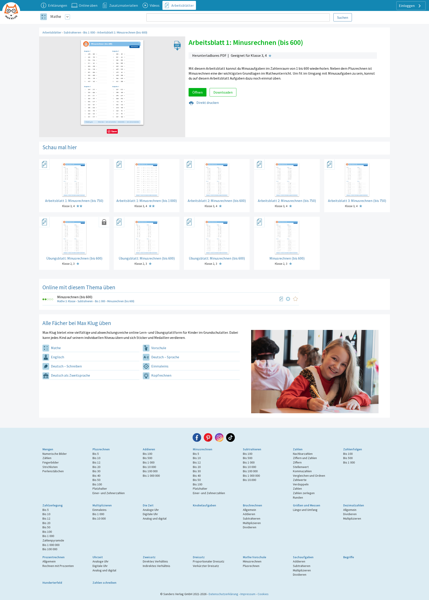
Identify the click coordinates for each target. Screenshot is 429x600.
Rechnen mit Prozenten (58, 566)
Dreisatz (199, 557)
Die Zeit (148, 505)
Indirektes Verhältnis (156, 566)
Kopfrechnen (161, 375)
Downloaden (223, 92)
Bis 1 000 (89, 32)
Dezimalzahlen (353, 505)
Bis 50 (96, 480)
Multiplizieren (102, 505)
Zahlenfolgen (352, 449)
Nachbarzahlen (303, 454)
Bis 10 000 (149, 467)
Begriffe (348, 557)
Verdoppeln (301, 484)
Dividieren (249, 527)
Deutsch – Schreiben (66, 366)
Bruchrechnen (252, 505)
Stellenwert (301, 467)
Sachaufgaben (303, 557)
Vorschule (158, 348)
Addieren (149, 449)
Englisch (57, 357)
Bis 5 (96, 454)
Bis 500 (147, 458)
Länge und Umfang (305, 510)
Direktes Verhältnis (155, 561)
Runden (298, 497)
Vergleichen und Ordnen (309, 476)
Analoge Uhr (151, 510)
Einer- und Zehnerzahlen (109, 493)
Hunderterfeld (52, 583)
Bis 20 (96, 467)
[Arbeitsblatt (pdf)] (281, 298)
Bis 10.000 (249, 480)
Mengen (47, 449)
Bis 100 (97, 484)
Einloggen (407, 5)
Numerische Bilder (54, 454)
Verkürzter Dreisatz (206, 566)
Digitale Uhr (150, 514)
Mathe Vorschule (254, 557)
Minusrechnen (202, 449)
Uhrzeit (98, 557)
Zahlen (298, 449)
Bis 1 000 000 (151, 476)
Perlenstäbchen (53, 471)
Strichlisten (50, 467)
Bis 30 (96, 471)
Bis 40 (96, 476)
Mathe (55, 16)
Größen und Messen (306, 505)
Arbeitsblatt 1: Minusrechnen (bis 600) (122, 32)
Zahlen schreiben (104, 583)
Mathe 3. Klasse (66, 301)
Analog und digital (154, 518)
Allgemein (249, 510)
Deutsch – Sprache (165, 357)
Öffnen (197, 92)
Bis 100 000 (150, 471)
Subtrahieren (72, 32)
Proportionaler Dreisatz (208, 561)
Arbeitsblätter (51, 32)
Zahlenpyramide (53, 540)
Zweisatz (149, 557)
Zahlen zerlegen (304, 493)
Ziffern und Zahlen (305, 458)
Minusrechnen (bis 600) (74, 297)
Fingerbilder (50, 462)
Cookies (263, 594)
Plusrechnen (101, 449)
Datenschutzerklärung (223, 594)
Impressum (247, 594)
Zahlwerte (300, 480)
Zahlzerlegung (52, 505)
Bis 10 (96, 458)
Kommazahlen (302, 471)
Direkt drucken (207, 102)
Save (114, 131)
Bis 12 (96, 462)
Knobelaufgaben (204, 505)
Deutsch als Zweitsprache (70, 375)
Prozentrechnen (53, 557)
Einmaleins (159, 366)
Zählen (46, 458)
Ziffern (297, 462)
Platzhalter (100, 489)
